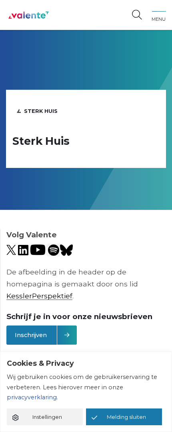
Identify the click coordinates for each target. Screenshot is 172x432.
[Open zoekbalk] (137, 15)
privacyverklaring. (32, 397)
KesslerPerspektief (39, 296)
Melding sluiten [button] (126, 417)
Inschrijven (31, 335)
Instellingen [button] (47, 417)
